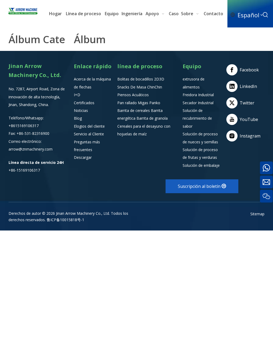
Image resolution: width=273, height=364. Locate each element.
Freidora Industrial (198, 94)
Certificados (84, 102)
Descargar (83, 157)
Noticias (81, 110)
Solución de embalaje (201, 165)
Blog (78, 118)
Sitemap (257, 213)
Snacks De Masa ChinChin (139, 87)
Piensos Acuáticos (133, 94)
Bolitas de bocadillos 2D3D (140, 79)
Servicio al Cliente (89, 133)
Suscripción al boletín (200, 186)
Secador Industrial (198, 102)
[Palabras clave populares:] (265, 15)
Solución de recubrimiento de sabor (197, 118)
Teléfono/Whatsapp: (26, 117)
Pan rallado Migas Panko (138, 102)
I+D (77, 94)
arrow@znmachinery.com (31, 149)
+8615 (14, 125)
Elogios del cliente (89, 126)
